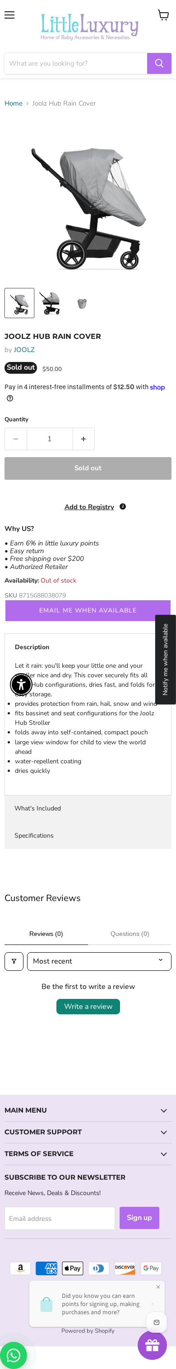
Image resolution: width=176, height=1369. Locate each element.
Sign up (139, 1218)
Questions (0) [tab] (130, 933)
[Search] (159, 63)
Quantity (16, 419)
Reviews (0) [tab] (46, 933)
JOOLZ (24, 349)
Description (32, 647)
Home (14, 103)
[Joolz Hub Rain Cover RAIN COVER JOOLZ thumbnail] (19, 303)
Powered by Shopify (88, 1331)
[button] (0, 1323)
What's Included (37, 808)
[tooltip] (123, 506)
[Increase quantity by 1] (84, 439)
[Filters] (14, 961)
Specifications (34, 835)
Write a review (88, 1007)
